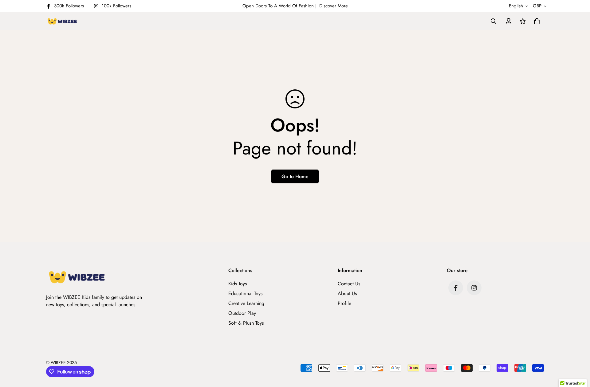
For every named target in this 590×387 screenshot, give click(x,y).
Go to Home (295, 176)
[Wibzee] (62, 21)
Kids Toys (237, 283)
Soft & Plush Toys (246, 322)
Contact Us (349, 283)
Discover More (333, 5)
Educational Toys (245, 293)
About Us (347, 293)
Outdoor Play (242, 313)
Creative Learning (246, 303)
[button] (535, 21)
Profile (344, 303)
